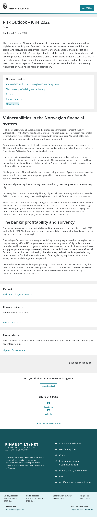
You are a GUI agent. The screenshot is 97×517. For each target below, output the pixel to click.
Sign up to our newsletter (82, 509)
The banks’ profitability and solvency (25, 89)
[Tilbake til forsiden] (25, 6)
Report (9, 94)
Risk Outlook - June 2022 (16, 294)
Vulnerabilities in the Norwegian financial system (32, 84)
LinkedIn (48, 414)
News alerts (12, 103)
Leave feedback (48, 386)
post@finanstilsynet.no (14, 509)
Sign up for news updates (49, 423)
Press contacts (14, 99)
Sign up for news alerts (15, 350)
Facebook (48, 407)
